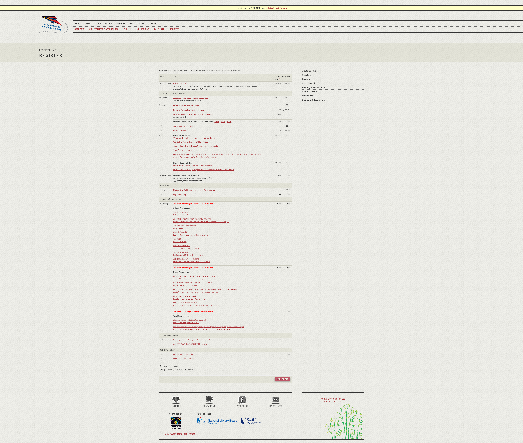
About (89, 23)
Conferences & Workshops (103, 29)
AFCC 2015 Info (309, 83)
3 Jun (216, 122)
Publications (105, 23)
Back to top (282, 379)
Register (174, 29)
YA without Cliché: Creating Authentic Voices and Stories (194, 138)
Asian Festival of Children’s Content (53, 24)
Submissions (142, 29)
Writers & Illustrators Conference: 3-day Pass (193, 114)
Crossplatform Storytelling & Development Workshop (192, 166)
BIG (131, 23)
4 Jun (223, 122)
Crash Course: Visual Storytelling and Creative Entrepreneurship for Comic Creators (203, 170)
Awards (121, 23)
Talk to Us (242, 406)
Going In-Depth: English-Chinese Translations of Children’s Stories (197, 146)
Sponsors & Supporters (313, 100)
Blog (141, 23)
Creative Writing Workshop (183, 354)
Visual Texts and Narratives (183, 150)
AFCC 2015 (79, 29)
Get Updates (275, 406)
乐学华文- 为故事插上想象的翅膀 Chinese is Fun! (190, 344)
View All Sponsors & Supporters (180, 434)
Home (78, 23)
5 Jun (229, 122)
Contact (153, 23)
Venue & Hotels (309, 91)
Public (127, 29)
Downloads (307, 96)
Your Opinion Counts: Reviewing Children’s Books (191, 142)
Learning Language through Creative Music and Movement (194, 340)
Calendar (159, 29)
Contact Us (209, 406)
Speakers (306, 75)
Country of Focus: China (313, 87)
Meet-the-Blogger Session (183, 359)
